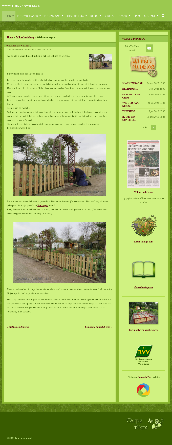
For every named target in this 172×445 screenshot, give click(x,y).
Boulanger (42, 205)
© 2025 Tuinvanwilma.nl (19, 438)
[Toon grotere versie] (100, 61)
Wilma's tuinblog (25, 37)
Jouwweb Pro (144, 377)
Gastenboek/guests (143, 287)
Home (10, 37)
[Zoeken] (163, 16)
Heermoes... (130, 89)
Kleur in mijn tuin (143, 241)
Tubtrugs (128, 111)
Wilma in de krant (143, 192)
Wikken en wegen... (47, 37)
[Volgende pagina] (153, 127)
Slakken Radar (132, 83)
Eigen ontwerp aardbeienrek (143, 330)
